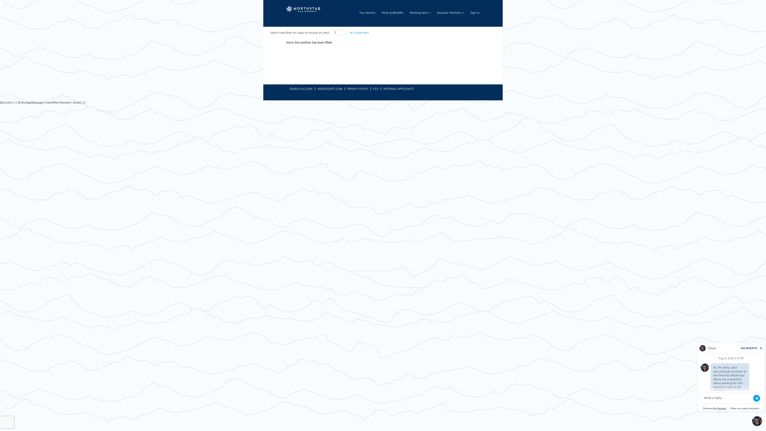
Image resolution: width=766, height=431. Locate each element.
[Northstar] (304, 9)
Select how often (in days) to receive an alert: (300, 33)
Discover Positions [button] (449, 13)
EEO (376, 89)
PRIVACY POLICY (357, 89)
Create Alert (360, 33)
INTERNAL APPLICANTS (398, 89)
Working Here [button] (419, 13)
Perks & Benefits (392, 13)
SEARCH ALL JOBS (301, 89)
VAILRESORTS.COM (330, 89)
